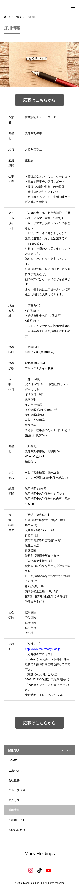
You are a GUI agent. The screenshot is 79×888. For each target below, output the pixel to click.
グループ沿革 (16, 790)
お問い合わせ (16, 830)
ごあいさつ (15, 770)
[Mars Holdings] (24, 6)
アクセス (14, 800)
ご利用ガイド (16, 820)
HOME (12, 760)
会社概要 (14, 780)
